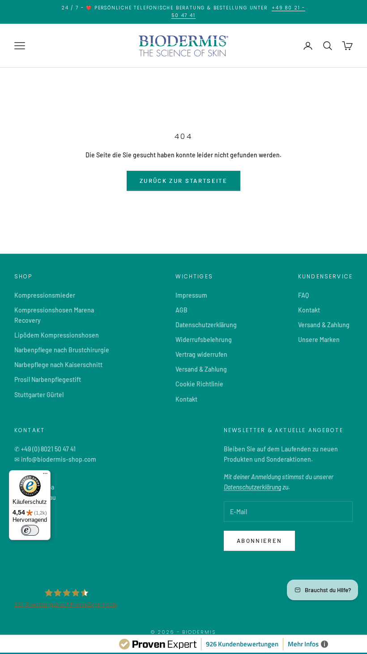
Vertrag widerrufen (201, 354)
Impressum (191, 295)
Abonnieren (259, 540)
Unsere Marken (319, 339)
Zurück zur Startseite (183, 180)
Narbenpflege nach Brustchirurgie (61, 350)
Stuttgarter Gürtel (39, 394)
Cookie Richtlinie (199, 384)
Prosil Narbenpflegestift (47, 379)
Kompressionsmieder (44, 295)
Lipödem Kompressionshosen (56, 335)
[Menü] (45, 475)
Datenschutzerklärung (206, 325)
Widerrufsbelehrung (203, 339)
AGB (181, 310)
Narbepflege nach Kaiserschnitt (58, 364)
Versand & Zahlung (201, 369)
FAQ (303, 295)
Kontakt (186, 399)
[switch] (30, 530)
